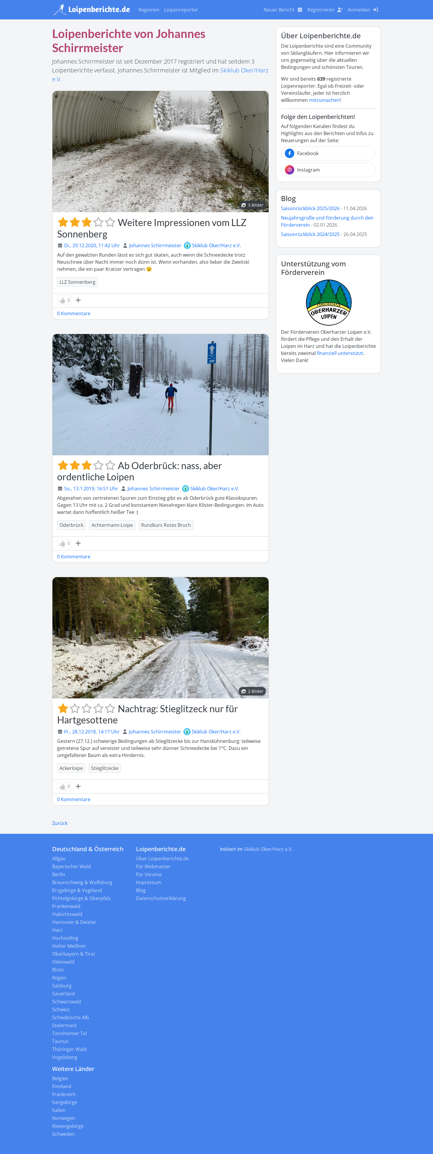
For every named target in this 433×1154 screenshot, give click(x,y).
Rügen (59, 977)
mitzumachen (324, 100)
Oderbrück (71, 525)
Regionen (148, 9)
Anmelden (359, 9)
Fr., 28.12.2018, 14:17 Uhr (92, 731)
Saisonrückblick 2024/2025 (310, 234)
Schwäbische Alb (70, 1017)
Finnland (61, 1086)
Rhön (58, 970)
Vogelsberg (64, 1057)
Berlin (58, 874)
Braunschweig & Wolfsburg (82, 882)
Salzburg (62, 985)
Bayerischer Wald (71, 866)
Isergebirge (64, 1102)
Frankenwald (66, 906)
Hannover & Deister (74, 922)
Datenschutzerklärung (161, 898)
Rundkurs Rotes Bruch (166, 525)
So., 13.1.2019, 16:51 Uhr (91, 488)
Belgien (60, 1078)
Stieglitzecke (104, 768)
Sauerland (63, 993)
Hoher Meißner (69, 946)
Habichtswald (67, 914)
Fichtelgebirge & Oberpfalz (81, 898)
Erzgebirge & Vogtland (77, 890)
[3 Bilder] (160, 151)
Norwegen (63, 1118)
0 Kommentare (73, 313)
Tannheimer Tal (69, 1033)
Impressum (148, 882)
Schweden (63, 1134)
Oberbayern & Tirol (73, 954)
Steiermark (64, 1025)
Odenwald (63, 962)
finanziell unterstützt (340, 353)
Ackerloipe (71, 768)
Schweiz (61, 1009)
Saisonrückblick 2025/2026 (310, 208)
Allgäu (59, 858)
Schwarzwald (66, 1001)
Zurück (59, 823)
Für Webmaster (153, 866)
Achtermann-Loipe (112, 525)
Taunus (60, 1041)
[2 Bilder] (160, 637)
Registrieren (321, 9)
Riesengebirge (68, 1126)
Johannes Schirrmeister (155, 245)
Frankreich (64, 1094)
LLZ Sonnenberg (77, 282)
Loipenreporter (181, 9)
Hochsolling (65, 938)
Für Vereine (149, 874)
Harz (57, 930)
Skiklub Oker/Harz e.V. (216, 245)
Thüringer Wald (69, 1049)
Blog (288, 198)
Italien (59, 1110)
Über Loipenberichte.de (162, 858)
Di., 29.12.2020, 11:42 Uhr (92, 245)
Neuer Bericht (279, 9)
